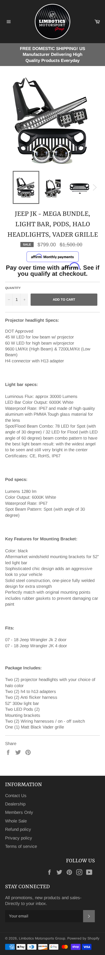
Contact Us (16, 795)
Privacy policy (18, 838)
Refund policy (18, 829)
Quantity (13, 288)
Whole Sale (16, 821)
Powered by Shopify (83, 938)
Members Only (19, 812)
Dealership (15, 804)
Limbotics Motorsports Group (42, 938)
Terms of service (21, 846)
